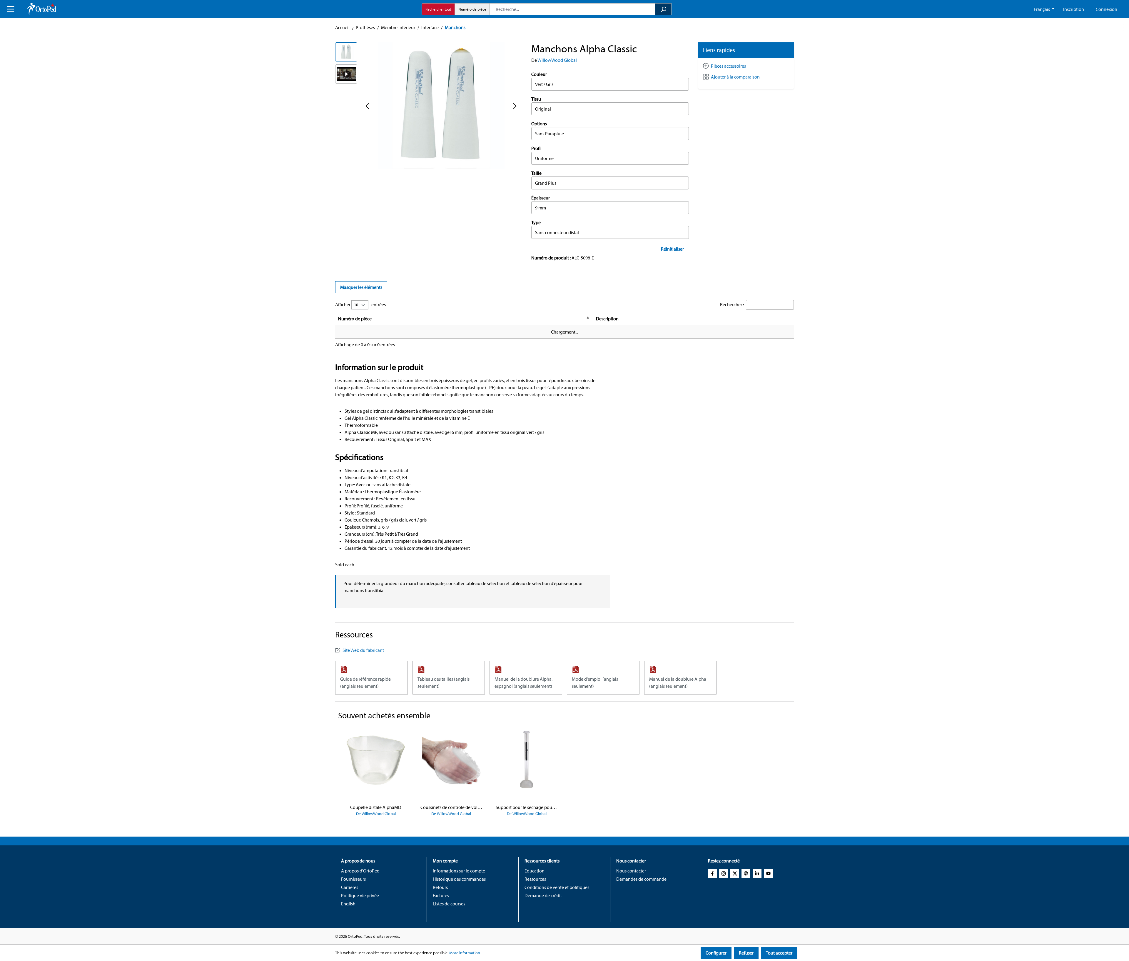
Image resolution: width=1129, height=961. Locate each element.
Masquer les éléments (361, 287)
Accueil (342, 27)
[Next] (514, 105)
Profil (536, 148)
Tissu (536, 99)
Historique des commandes (459, 879)
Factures (441, 895)
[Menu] (10, 9)
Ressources (535, 879)
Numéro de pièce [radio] (472, 9)
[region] (427, 105)
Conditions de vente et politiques (557, 887)
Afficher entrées (360, 304)
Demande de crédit (543, 895)
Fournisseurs (353, 879)
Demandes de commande (641, 879)
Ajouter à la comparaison (735, 77)
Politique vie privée (360, 895)
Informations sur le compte (459, 871)
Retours (440, 887)
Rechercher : (732, 304)
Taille (536, 173)
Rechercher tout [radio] (438, 9)
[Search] (663, 9)
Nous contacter (631, 871)
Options (539, 123)
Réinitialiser (672, 249)
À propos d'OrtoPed (360, 871)
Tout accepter (779, 953)
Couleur (539, 74)
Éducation (535, 871)
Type (536, 222)
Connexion (1106, 9)
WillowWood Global (557, 60)
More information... (466, 952)
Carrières (349, 887)
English (348, 904)
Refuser (746, 953)
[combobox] (573, 9)
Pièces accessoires (728, 66)
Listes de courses (449, 904)
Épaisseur (540, 198)
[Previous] (367, 105)
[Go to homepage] (41, 9)
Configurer (716, 953)
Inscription (1073, 9)
